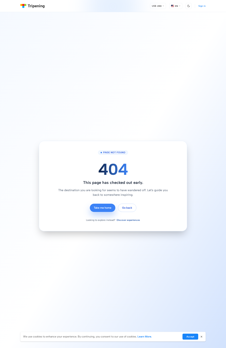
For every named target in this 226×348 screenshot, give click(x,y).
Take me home (102, 207)
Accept (190, 336)
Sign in (202, 6)
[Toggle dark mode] (189, 6)
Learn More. (144, 336)
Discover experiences (128, 220)
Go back (127, 207)
